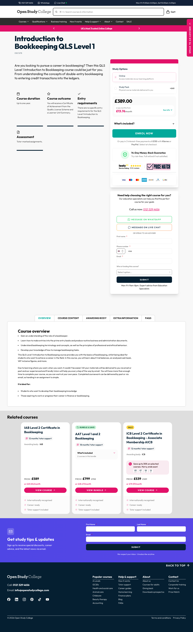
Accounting (98, 603)
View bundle (95, 490)
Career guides (124, 588)
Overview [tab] (44, 318)
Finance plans (124, 595)
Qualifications (38, 21)
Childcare (97, 595)
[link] (45, 468)
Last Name (142, 524)
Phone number (123, 246)
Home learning (125, 592)
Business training (59, 21)
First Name (91, 524)
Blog (120, 599)
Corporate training (177, 584)
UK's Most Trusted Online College (96, 28)
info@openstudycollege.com (32, 590)
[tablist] (96, 318)
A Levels (96, 581)
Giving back (148, 588)
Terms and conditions (161, 617)
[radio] (115, 77)
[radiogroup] (144, 82)
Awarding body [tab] (96, 318)
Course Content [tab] (68, 318)
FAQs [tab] (148, 318)
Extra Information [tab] (125, 318)
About (107, 21)
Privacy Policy (179, 617)
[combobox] (144, 272)
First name (122, 237)
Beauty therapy (100, 599)
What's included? (124, 123)
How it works (76, 21)
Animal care (98, 592)
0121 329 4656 (151, 209)
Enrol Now (144, 133)
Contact (119, 21)
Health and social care (103, 588)
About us (147, 581)
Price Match (174, 592)
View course (43, 490)
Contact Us (173, 581)
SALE (129, 21)
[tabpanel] (96, 363)
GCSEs (96, 584)
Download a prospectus (153, 592)
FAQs (120, 603)
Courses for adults (151, 584)
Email (120, 256)
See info (166, 110)
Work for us (173, 588)
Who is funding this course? (128, 266)
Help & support (92, 21)
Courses (22, 21)
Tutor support (124, 584)
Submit (144, 279)
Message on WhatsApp (146, 219)
